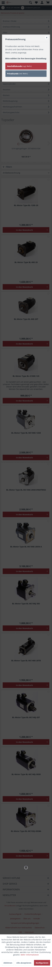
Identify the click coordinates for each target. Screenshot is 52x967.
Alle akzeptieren (23, 963)
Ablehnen (7, 963)
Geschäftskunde (19, 66)
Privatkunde (17, 73)
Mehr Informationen (30, 954)
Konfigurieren (42, 963)
